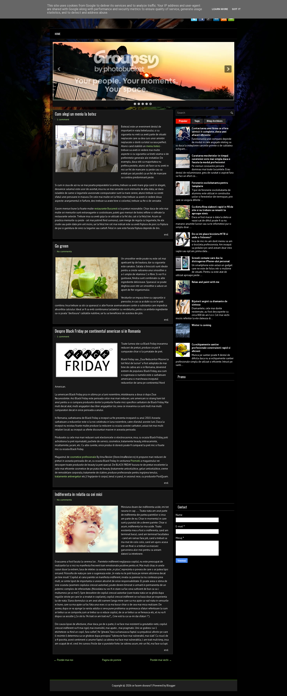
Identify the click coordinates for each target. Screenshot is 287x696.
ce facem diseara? (141, 685)
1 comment (63, 119)
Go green (61, 246)
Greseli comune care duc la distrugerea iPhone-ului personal (211, 259)
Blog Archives (215, 121)
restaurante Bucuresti (106, 208)
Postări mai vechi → (161, 660)
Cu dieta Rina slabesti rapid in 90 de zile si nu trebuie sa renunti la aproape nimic (212, 210)
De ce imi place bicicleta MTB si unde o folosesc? (210, 235)
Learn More (220, 9)
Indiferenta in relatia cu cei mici (78, 494)
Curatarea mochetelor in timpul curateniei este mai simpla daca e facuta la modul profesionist (211, 159)
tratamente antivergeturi (68, 476)
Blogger (171, 685)
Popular (183, 121)
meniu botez (153, 146)
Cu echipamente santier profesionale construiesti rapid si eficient (211, 348)
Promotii (135, 461)
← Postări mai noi (63, 660)
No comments (64, 251)
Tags (197, 121)
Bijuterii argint (200, 301)
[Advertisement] (205, 441)
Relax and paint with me (205, 282)
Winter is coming (201, 325)
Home (57, 34)
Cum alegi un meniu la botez (75, 114)
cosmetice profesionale (83, 457)
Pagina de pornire (111, 660)
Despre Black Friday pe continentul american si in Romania (98, 331)
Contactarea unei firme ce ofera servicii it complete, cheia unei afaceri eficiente (210, 132)
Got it (236, 9)
